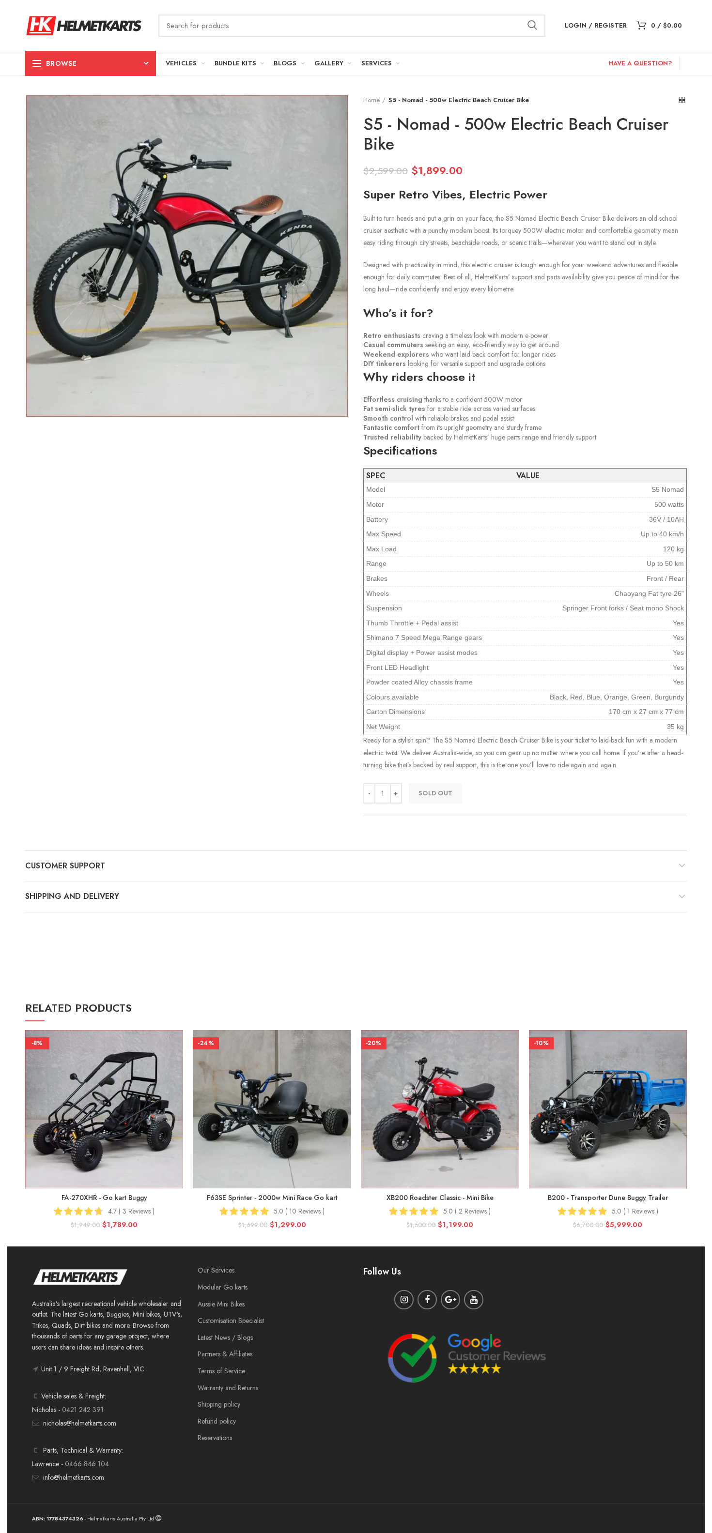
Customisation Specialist (231, 1320)
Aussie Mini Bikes (221, 1304)
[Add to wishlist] (176, 1046)
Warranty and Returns (228, 1388)
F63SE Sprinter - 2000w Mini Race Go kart (272, 1197)
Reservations (215, 1437)
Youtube (473, 1299)
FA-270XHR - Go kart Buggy (104, 1197)
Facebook (427, 1299)
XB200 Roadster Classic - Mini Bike (440, 1197)
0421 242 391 (83, 1409)
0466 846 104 (87, 1464)
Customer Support (65, 865)
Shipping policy (219, 1404)
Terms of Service (221, 1371)
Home (371, 100)
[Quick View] (176, 1089)
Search (532, 26)
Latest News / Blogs (225, 1337)
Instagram (404, 1299)
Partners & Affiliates (225, 1354)
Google (450, 1299)
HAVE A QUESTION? (640, 63)
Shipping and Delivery (72, 896)
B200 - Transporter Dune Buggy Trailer (608, 1197)
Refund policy (217, 1421)
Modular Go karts (223, 1287)
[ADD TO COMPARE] (176, 1067)
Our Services (216, 1270)
